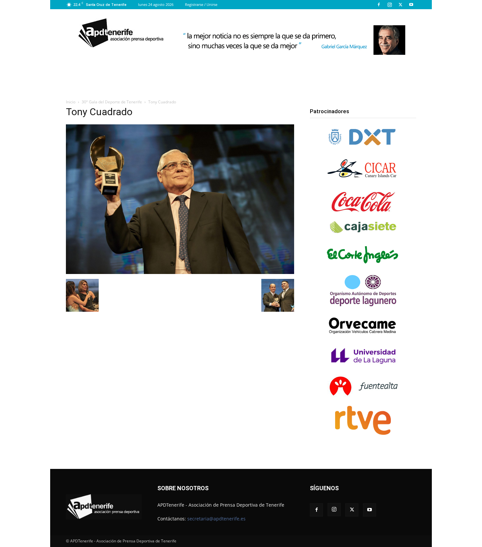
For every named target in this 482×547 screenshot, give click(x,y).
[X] (400, 4)
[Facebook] (379, 4)
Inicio (70, 102)
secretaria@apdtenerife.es (216, 518)
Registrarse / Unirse (201, 4)
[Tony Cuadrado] (180, 272)
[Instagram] (389, 4)
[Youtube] (411, 4)
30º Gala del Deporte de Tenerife (112, 102)
